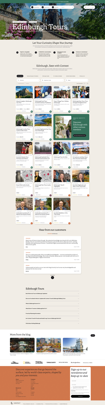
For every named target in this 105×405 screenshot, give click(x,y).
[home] (15, 8)
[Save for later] (31, 87)
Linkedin (32, 393)
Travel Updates (18, 392)
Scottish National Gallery (70, 76)
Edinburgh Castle (45, 76)
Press (32, 386)
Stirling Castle (82, 76)
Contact (17, 395)
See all (93, 335)
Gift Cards (18, 383)
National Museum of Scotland (32, 76)
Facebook (32, 389)
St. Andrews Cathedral (57, 76)
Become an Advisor (19, 393)
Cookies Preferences (63, 403)
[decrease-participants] (84, 83)
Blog (16, 389)
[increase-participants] (87, 83)
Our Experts (33, 382)
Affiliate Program (19, 382)
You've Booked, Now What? (21, 396)
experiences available (32, 21)
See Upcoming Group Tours (79, 135)
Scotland (20, 21)
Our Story (32, 380)
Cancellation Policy (39, 403)
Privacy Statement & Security (28, 403)
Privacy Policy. (73, 390)
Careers (32, 385)
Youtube (32, 395)
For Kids (27, 83)
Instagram (33, 392)
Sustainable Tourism (35, 383)
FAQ (16, 390)
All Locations (20, 76)
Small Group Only (21, 83)
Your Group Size (80, 83)
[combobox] (28, 80)
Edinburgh (24, 21)
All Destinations (15, 21)
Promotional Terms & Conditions (51, 403)
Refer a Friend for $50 (20, 380)
